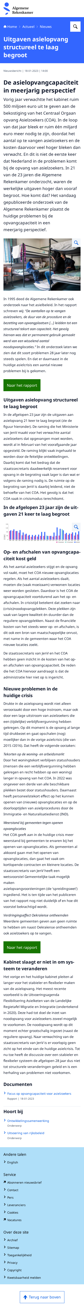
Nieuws (46, 26)
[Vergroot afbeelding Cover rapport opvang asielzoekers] (76, 242)
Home (12, 26)
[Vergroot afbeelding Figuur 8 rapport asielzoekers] (76, 527)
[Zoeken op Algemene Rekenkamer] (75, 26)
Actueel (28, 26)
